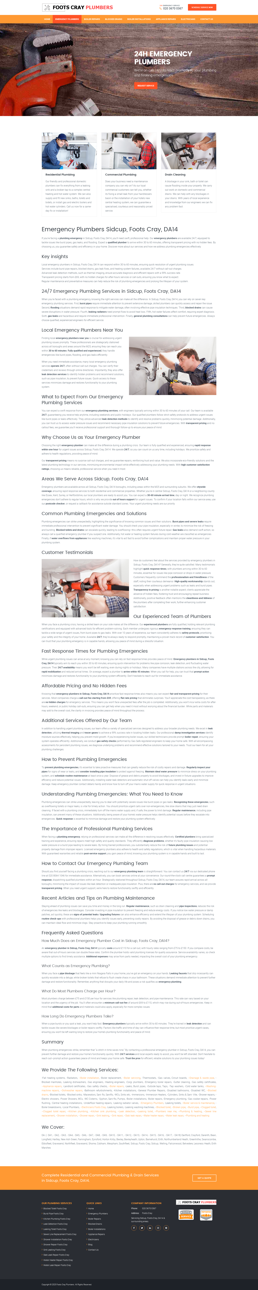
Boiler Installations (139, 19)
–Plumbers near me (165, 1111)
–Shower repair (86, 1115)
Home (47, 19)
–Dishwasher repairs (71, 1090)
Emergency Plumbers (67, 19)
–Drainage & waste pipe (201, 1077)
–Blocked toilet (163, 1107)
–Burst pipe (193, 1107)
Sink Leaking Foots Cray (54, 1249)
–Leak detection (126, 1111)
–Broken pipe (179, 1107)
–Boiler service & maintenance (198, 1103)
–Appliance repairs (52, 1086)
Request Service (146, 85)
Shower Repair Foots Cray (55, 1244)
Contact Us (206, 19)
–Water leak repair (174, 1115)
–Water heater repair (152, 1115)
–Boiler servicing (131, 1077)
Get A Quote (204, 1178)
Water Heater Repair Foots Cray (58, 1260)
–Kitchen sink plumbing (103, 1111)
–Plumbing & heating (190, 1111)
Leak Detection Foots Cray (55, 1223)
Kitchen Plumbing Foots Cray (56, 1218)
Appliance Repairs (166, 19)
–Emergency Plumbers (151, 1103)
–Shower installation (66, 1115)
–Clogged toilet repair (53, 1111)
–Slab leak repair (132, 1115)
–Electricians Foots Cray (93, 1107)
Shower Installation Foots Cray (57, 1239)
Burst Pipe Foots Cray (53, 1213)
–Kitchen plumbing (77, 1111)
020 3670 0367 (173, 8)
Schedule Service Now (202, 7)
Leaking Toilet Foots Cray (55, 1229)
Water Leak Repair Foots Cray (57, 1265)
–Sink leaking (102, 1115)
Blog (90, 1244)
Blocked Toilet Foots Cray (55, 1208)
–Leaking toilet (145, 1111)
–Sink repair (116, 1115)
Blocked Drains (113, 19)
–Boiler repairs (116, 1086)
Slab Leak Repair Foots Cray (56, 1254)
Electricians (188, 19)
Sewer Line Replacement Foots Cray (59, 1234)
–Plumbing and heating (197, 1115)
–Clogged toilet (208, 1107)
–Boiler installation (89, 1077)
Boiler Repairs (92, 19)
